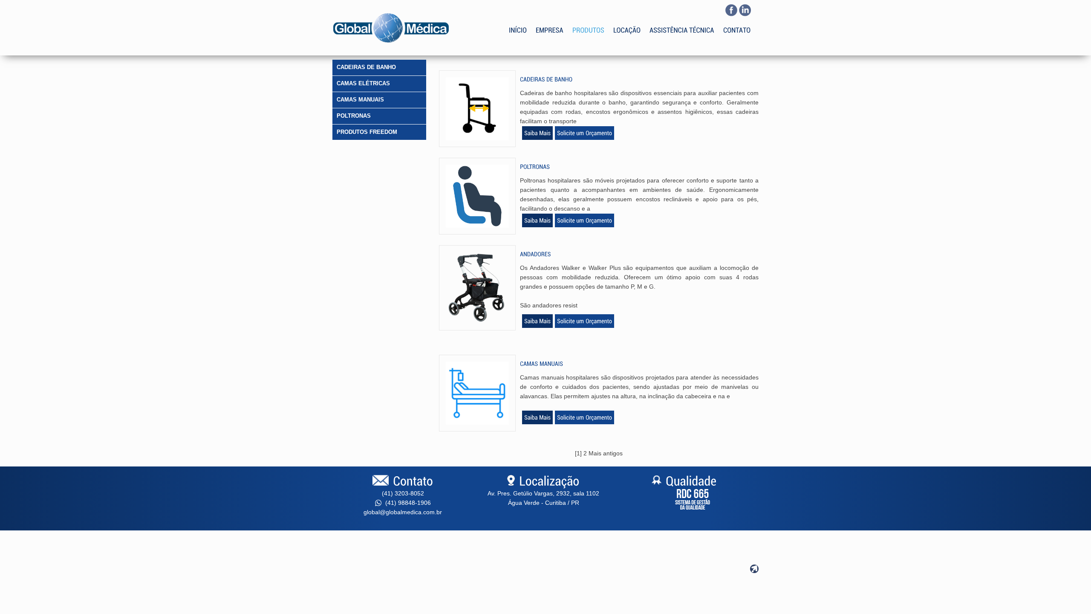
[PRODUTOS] (588, 24)
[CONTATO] (737, 24)
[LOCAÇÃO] (627, 24)
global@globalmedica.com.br (403, 512)
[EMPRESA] (550, 24)
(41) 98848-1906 (407, 502)
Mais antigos (606, 453)
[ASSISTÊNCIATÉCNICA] (681, 24)
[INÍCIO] (518, 24)
